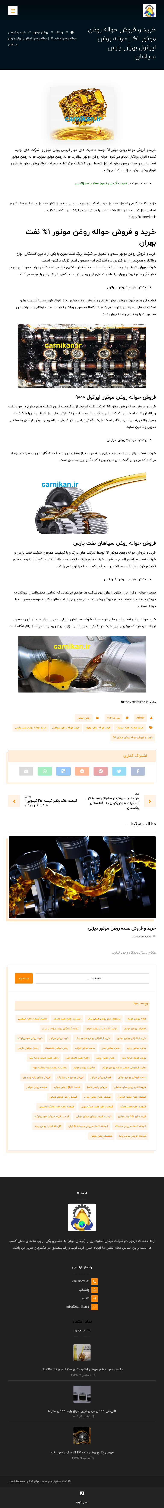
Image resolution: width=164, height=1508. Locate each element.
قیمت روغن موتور (36, 1087)
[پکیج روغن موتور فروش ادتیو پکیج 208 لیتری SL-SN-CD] (82, 1352)
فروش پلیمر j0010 (97, 1087)
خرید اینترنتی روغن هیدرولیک (93, 1038)
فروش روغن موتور (101, 1077)
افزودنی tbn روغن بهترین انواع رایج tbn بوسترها (82, 1411)
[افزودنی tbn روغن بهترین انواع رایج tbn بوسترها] (82, 1394)
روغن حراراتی (116, 440)
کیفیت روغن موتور (101, 1136)
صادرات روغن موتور (84, 1067)
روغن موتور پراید (105, 1058)
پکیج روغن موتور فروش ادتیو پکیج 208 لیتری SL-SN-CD (82, 1369)
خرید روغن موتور (59, 1038)
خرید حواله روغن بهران (98, 727)
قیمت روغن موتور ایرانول (132, 1097)
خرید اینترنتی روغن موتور (131, 1038)
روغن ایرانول (116, 287)
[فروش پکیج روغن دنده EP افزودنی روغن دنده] (82, 1435)
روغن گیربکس (114, 579)
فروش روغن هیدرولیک (70, 1077)
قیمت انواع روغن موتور (67, 1087)
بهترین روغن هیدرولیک (67, 1018)
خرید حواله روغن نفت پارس (30, 727)
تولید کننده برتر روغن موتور (101, 1028)
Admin (140, 718)
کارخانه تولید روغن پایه (48, 1126)
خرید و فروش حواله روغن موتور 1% (132, 737)
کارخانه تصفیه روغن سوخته (130, 1126)
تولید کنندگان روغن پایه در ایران (60, 1028)
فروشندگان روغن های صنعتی (130, 1087)
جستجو (24, 979)
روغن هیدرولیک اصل (77, 1058)
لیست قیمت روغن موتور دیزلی (93, 1116)
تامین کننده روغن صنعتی (32, 1018)
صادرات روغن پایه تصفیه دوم (49, 1067)
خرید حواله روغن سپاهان (66, 727)
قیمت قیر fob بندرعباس (132, 1116)
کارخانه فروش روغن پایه (132, 1136)
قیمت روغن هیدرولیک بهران (97, 1106)
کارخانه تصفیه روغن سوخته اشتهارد (88, 1126)
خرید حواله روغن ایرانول (130, 727)
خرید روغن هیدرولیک (30, 1038)
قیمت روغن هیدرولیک (133, 1106)
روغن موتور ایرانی (85, 1048)
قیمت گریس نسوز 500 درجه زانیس (101, 183)
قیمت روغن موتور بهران (97, 1097)
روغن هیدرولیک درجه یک (44, 1058)
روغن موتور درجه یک (134, 1058)
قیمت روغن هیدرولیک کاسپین (56, 1106)
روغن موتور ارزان (136, 1048)
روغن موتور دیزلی (141, 936)
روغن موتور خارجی (28, 1048)
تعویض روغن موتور (135, 1028)
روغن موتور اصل (111, 1048)
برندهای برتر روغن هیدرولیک (104, 1018)
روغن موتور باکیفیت (56, 1048)
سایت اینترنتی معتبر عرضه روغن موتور (124, 1067)
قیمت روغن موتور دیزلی (63, 1097)
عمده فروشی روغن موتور (132, 1077)
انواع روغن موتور (136, 1018)
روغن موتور (118, 552)
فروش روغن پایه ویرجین (36, 1077)
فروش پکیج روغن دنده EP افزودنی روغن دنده (82, 1452)
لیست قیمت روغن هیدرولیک (52, 1116)
